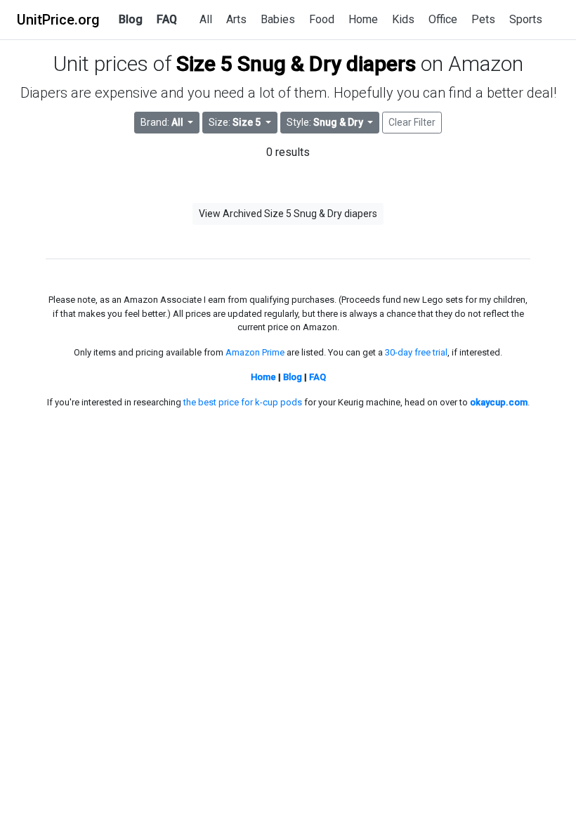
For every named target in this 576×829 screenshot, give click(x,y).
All (205, 19)
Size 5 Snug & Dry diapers (296, 63)
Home (363, 19)
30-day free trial (416, 352)
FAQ (167, 19)
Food (321, 19)
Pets (483, 19)
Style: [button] (325, 122)
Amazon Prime (254, 352)
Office (442, 19)
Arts (236, 19)
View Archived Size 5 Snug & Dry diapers (288, 213)
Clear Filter (412, 122)
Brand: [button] (161, 122)
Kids (403, 19)
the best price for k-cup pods (242, 402)
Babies (278, 19)
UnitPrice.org (58, 19)
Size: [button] (235, 122)
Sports (525, 19)
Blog (131, 19)
